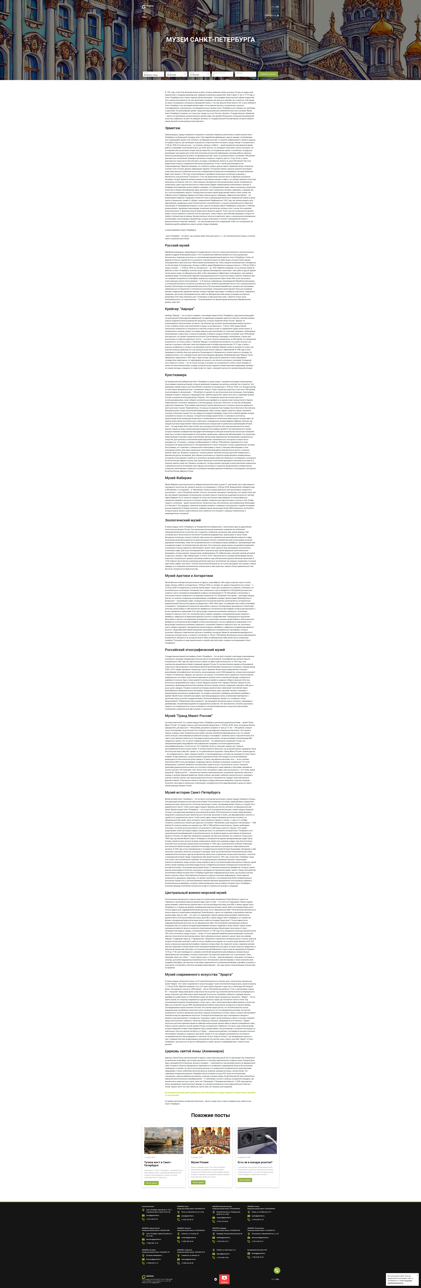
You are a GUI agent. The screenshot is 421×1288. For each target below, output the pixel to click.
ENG (277, 7)
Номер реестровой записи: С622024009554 (261, 1208)
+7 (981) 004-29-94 (187, 1241)
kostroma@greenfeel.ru (153, 1259)
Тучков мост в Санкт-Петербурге (158, 1164)
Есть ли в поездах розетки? (255, 1162)
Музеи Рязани (199, 1162)
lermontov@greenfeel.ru (153, 1239)
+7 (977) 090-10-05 (222, 1257)
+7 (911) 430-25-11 (258, 1241)
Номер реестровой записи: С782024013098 (156, 1230)
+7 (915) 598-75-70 (258, 1219)
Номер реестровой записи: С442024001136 (156, 1252)
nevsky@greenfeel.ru (152, 1215)
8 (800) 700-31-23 (270, 15)
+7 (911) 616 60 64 (222, 1221)
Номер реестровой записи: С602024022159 (191, 1208)
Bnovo (278, 79)
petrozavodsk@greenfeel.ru (260, 1237)
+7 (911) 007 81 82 (152, 1219)
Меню (144, 17)
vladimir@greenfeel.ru (223, 1237)
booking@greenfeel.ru (258, 1253)
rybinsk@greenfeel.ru (223, 1254)
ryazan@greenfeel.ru (258, 1216)
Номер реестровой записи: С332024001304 (226, 1230)
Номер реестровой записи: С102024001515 (261, 1230)
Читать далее (151, 1183)
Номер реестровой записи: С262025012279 (191, 1252)
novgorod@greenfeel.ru (224, 1217)
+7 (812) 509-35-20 (258, 1257)
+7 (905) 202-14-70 (152, 1243)
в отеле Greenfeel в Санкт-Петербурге (180, 230)
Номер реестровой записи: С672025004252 (191, 1230)
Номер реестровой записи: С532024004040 (226, 1208)
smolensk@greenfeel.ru (188, 1237)
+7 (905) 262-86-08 (187, 1263)
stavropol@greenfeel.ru (188, 1259)
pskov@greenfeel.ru (187, 1216)
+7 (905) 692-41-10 (152, 1263)
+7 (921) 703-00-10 (187, 1219)
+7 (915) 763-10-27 (222, 1241)
